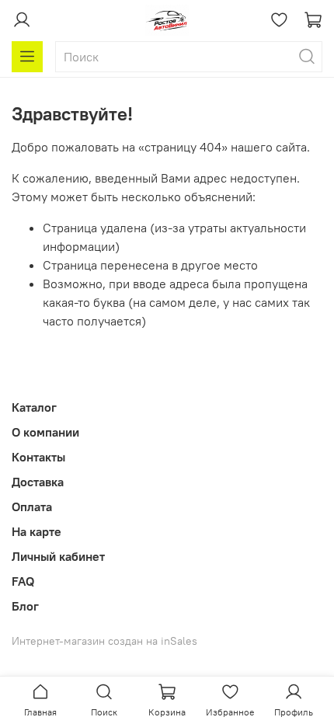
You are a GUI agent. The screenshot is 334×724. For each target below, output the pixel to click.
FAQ (23, 581)
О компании (45, 432)
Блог (25, 606)
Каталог (34, 407)
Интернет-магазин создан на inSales (104, 641)
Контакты (38, 457)
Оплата (32, 506)
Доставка (38, 481)
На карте (36, 531)
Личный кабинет (58, 556)
